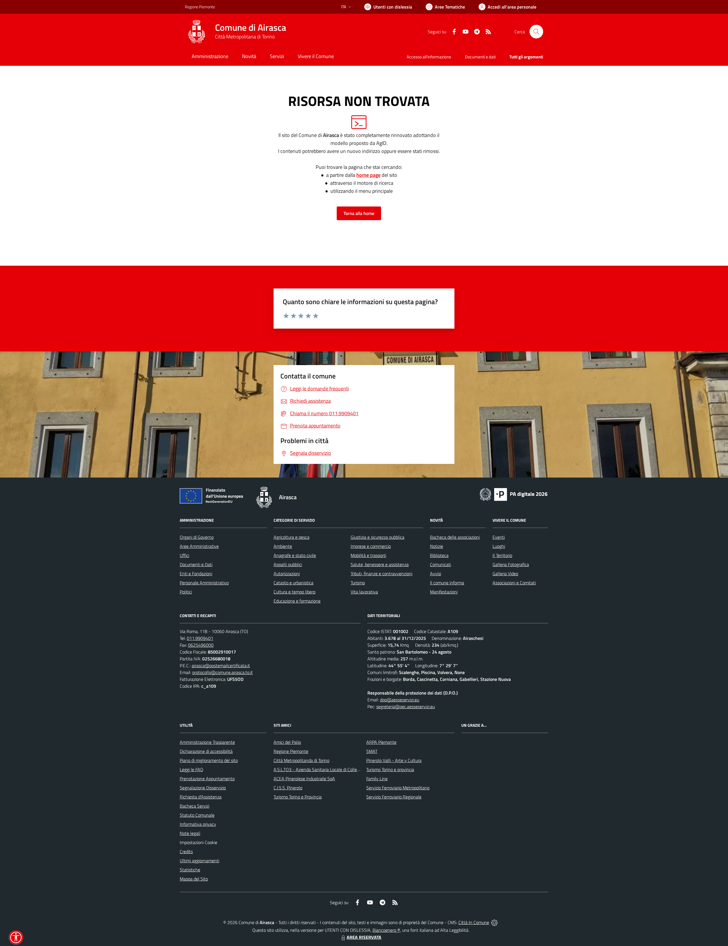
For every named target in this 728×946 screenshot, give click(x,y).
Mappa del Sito (194, 878)
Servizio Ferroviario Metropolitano (397, 787)
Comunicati (440, 564)
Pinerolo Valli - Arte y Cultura (393, 760)
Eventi (499, 537)
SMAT (371, 751)
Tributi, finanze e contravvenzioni (381, 573)
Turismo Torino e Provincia (298, 796)
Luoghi (499, 546)
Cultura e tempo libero (294, 591)
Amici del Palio (287, 742)
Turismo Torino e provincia (390, 769)
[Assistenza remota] (494, 922)
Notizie (436, 546)
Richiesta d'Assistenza (201, 796)
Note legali (190, 833)
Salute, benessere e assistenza (380, 564)
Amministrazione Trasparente (207, 742)
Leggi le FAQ (191, 769)
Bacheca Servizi (194, 805)
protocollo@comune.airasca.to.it (222, 672)
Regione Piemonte (200, 7)
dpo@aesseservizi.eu (399, 699)
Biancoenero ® (386, 930)
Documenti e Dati (196, 564)
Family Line (377, 778)
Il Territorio (502, 555)
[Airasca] (196, 31)
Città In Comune (473, 922)
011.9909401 (200, 638)
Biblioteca (439, 555)
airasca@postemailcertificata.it (221, 665)
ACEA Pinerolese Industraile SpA (304, 778)
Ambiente (283, 546)
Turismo (358, 582)
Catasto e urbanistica (293, 582)
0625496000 (201, 645)
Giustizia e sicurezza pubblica (377, 537)
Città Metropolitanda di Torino (301, 760)
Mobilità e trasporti (368, 555)
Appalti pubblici (288, 564)
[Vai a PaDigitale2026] (513, 494)
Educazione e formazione (297, 600)
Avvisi (435, 573)
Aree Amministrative (199, 546)
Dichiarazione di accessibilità (206, 751)
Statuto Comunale (197, 815)
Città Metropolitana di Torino (245, 36)
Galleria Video (505, 573)
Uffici (184, 555)
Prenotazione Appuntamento (207, 778)
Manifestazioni (444, 591)
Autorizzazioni (287, 573)
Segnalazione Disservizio (203, 787)
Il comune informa (447, 582)
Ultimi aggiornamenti (199, 860)
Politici (186, 591)
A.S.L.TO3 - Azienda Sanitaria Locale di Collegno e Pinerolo (329, 769)
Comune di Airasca (250, 27)
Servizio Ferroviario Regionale (393, 796)
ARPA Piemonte (381, 742)
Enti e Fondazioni (196, 573)
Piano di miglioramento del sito (209, 760)
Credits (186, 851)
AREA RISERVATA (364, 937)
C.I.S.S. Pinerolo (288, 787)
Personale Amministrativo (204, 582)
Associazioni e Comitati (514, 582)
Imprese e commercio (371, 546)
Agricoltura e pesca (291, 537)
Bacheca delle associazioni (455, 537)
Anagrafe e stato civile (295, 555)
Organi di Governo (197, 537)
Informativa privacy (198, 824)
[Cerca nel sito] (536, 31)
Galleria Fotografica (511, 564)
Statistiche (190, 869)
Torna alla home (359, 213)
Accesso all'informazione (429, 57)
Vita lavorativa (364, 591)
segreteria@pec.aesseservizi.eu (405, 706)
